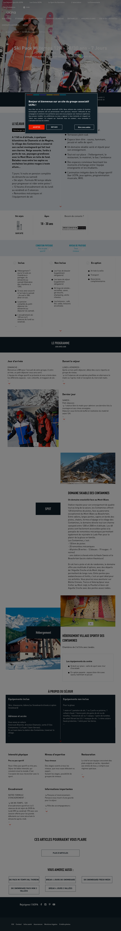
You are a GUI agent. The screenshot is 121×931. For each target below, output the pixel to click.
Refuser (54, 127)
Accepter (36, 127)
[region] (61, 113)
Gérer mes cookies (84, 127)
